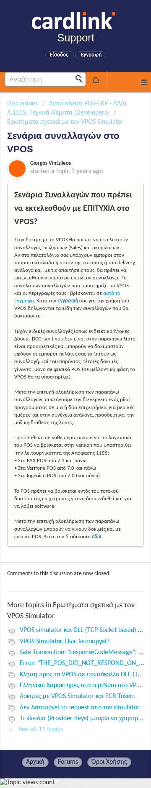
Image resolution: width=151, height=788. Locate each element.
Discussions (22, 103)
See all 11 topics (41, 729)
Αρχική (35, 762)
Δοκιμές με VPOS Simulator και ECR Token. (77, 696)
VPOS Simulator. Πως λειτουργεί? (64, 641)
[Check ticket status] (95, 79)
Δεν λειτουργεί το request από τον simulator (80, 707)
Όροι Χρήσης (109, 762)
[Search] (81, 79)
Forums (68, 762)
